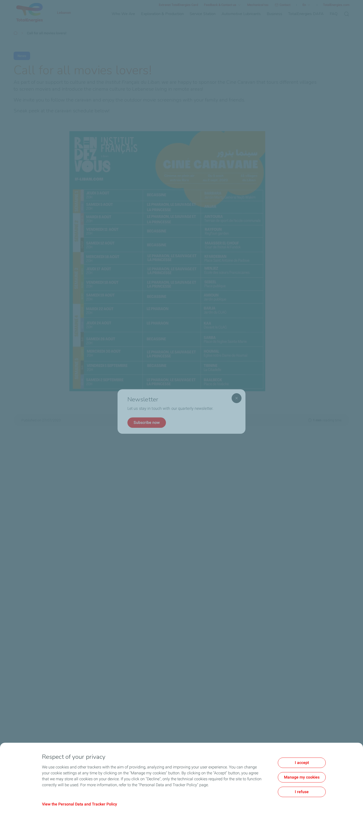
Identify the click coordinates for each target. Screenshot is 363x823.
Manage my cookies (302, 777)
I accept (302, 762)
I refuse (302, 791)
